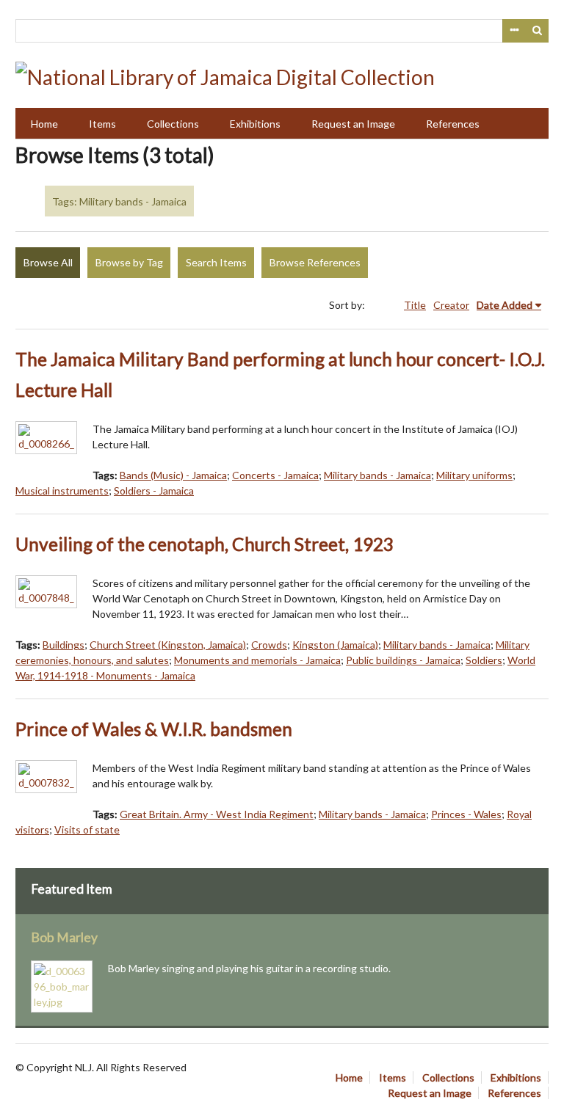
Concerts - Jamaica (275, 475)
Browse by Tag (129, 262)
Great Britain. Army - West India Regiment (217, 814)
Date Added (504, 305)
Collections (173, 123)
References (453, 123)
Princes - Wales (466, 814)
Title (415, 305)
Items (102, 123)
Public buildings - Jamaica (403, 660)
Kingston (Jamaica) (335, 644)
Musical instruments (62, 490)
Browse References (315, 262)
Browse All (48, 262)
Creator (451, 305)
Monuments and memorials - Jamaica (257, 660)
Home (44, 123)
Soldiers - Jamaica (154, 490)
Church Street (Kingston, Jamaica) (168, 644)
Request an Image (353, 123)
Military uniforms (474, 475)
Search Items (216, 262)
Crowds (269, 644)
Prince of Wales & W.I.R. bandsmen (153, 729)
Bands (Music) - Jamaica (173, 475)
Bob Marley (64, 937)
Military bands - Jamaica (377, 475)
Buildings (63, 644)
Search (537, 31)
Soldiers (484, 660)
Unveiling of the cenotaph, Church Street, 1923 (204, 544)
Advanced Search (514, 31)
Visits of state (87, 829)
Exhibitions (255, 123)
